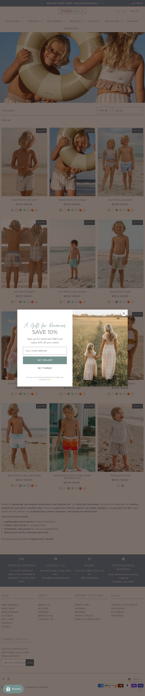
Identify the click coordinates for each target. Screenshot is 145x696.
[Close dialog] (124, 313)
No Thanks (45, 368)
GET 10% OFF (45, 360)
